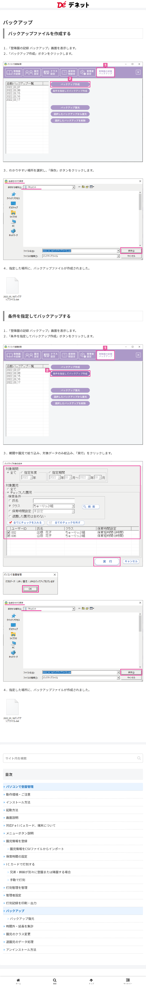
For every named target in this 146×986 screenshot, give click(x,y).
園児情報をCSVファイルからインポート (37, 848)
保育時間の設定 (16, 856)
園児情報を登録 (16, 841)
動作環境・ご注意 (18, 794)
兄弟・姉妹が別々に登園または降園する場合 (40, 872)
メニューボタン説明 (19, 833)
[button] (139, 758)
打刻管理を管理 (16, 887)
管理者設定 (13, 895)
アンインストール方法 (21, 949)
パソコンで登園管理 (19, 786)
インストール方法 (18, 802)
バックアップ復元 (22, 918)
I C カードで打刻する (20, 864)
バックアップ (15, 910)
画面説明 (12, 817)
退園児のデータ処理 (19, 941)
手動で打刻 (17, 879)
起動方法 (12, 810)
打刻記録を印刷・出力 (21, 903)
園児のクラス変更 (18, 934)
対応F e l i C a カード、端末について (31, 825)
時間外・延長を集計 (19, 926)
